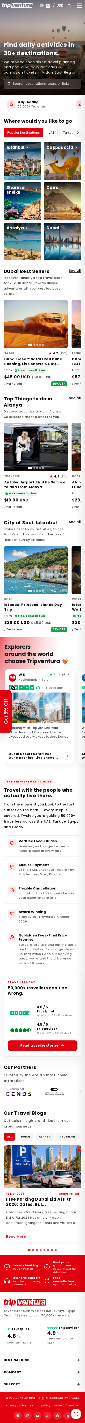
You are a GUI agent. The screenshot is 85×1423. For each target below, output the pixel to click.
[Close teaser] (13, 688)
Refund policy (40, 1405)
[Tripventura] (25, 1302)
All (9, 1136)
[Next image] (62, 324)
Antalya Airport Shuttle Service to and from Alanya (35, 484)
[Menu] (79, 5)
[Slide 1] (30, 345)
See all (75, 270)
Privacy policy (16, 1405)
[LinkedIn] (67, 1416)
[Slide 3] (37, 345)
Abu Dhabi (67, 1136)
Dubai (25, 1136)
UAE (51, 133)
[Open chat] (76, 1414)
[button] (29, 1250)
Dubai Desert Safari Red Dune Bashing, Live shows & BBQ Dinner (33, 364)
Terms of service (66, 1405)
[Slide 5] (43, 345)
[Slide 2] (34, 345)
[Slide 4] (40, 345)
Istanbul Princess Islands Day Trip (33, 607)
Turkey (68, 133)
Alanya (45, 1136)
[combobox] (45, 83)
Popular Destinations (23, 133)
